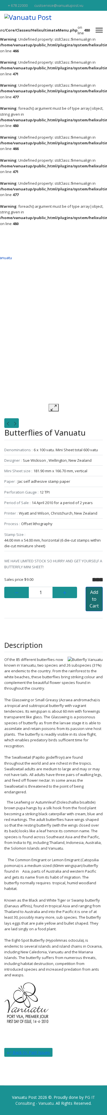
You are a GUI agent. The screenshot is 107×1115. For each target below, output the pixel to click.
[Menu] (99, 30)
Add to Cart (94, 599)
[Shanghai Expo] (15, 423)
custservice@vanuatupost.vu (58, 5)
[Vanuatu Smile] (8, 423)
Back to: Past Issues (30, 1052)
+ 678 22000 (18, 5)
